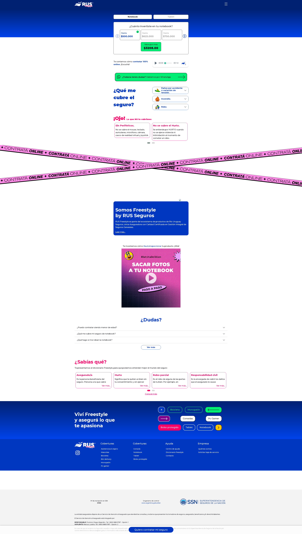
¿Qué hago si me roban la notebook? (94, 340)
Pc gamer (105, 466)
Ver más (151, 347)
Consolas (188, 418)
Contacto (170, 456)
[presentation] (117, 36)
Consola (136, 449)
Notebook (133, 17)
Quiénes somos (205, 449)
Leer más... (120, 232)
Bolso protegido (169, 427)
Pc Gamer (213, 418)
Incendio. (166, 99)
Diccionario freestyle (174, 452)
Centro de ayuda (173, 449)
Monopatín (194, 409)
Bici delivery (106, 459)
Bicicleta (175, 409)
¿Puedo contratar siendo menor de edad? (97, 327)
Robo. (164, 107)
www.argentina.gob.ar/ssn (151, 503)
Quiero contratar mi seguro (151, 529)
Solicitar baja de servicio (208, 452)
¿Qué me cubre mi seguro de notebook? (96, 334)
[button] (156, 63)
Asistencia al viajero (109, 449)
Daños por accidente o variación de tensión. (171, 90)
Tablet (171, 17)
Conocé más (151, 394)
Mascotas (105, 452)
